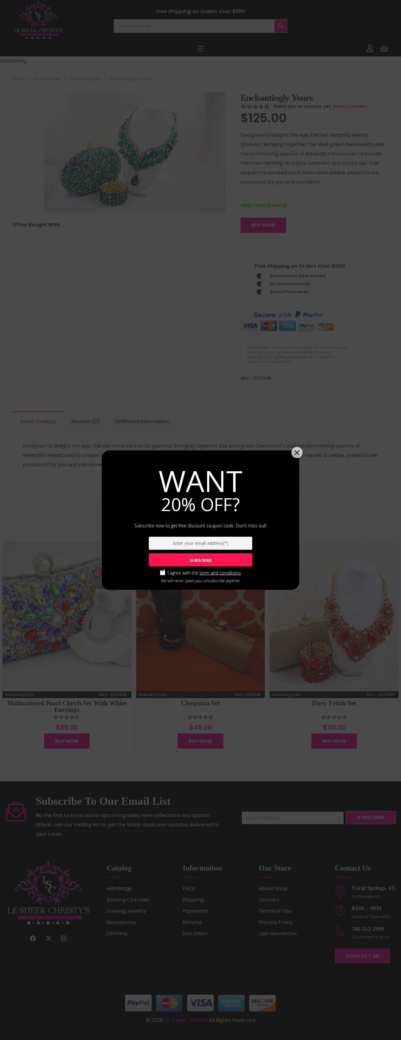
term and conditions (220, 573)
